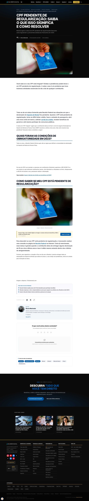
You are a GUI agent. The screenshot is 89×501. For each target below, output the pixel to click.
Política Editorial (61, 454)
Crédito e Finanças (37, 447)
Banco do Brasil (36, 466)
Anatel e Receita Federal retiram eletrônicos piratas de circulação (35, 292)
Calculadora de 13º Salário (51, 455)
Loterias (70, 2)
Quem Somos (9, 493)
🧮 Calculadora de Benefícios (49, 448)
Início (17, 9)
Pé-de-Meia (22, 461)
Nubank (34, 461)
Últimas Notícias (25, 9)
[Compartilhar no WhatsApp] (27, 300)
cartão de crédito (47, 119)
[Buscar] (81, 2)
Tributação (54, 9)
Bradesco (35, 468)
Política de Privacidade (62, 451)
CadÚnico (22, 454)
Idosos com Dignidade (75, 456)
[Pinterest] (13, 458)
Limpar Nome (35, 456)
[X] (16, 455)
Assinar (77, 2)
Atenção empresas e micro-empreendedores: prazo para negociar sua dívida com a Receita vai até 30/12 (44, 290)
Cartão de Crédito (36, 451)
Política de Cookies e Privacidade (29, 493)
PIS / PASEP (22, 463)
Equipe (14, 493)
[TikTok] (8, 458)
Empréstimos (35, 449)
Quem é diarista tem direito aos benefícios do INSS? (37, 175)
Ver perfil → (28, 316)
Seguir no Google (66, 234)
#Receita (37, 361)
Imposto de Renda (35, 9)
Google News (11, 462)
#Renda (43, 361)
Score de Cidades (74, 449)
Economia (77, 486)
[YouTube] (11, 455)
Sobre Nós (60, 447)
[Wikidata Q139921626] (23, 497)
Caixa (22, 489)
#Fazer (64, 361)
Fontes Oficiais (61, 459)
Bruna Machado (24, 37)
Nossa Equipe (61, 449)
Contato (60, 461)
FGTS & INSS (45, 2)
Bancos (57, 2)
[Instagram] (8, 455)
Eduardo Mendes (79, 497)
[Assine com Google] (44, 347)
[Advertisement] (44, 100)
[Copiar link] (34, 300)
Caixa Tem (22, 456)
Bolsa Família (22, 451)
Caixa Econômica (36, 463)
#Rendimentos (22, 363)
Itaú (33, 470)
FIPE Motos (48, 474)
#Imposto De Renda (29, 361)
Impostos (64, 2)
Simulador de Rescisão (50, 450)
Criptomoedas (10, 489)
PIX (33, 459)
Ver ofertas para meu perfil (35, 398)
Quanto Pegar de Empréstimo (49, 469)
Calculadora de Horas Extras (50, 458)
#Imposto (21, 361)
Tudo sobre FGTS (23, 449)
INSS (14, 486)
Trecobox (73, 454)
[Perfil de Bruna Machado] (17, 38)
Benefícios (38, 2)
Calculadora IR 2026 (50, 463)
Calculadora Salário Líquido (51, 453)
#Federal (49, 361)
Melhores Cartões (49, 477)
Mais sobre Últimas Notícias (53, 398)
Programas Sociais (24, 466)
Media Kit (60, 463)
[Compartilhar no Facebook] (30, 300)
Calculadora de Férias (50, 461)
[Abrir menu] (21, 2)
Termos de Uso (61, 456)
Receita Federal (46, 9)
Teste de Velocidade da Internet (65, 493)
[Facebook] (13, 455)
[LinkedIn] (11, 458)
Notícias (32, 2)
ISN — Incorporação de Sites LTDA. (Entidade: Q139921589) (23, 498)
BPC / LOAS (22, 459)
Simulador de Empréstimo (51, 466)
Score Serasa (35, 454)
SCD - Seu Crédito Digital (76, 447)
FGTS (18, 486)
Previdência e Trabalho (24, 468)
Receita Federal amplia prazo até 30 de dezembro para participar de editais (37, 288)
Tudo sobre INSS (23, 447)
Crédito (52, 2)
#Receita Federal (56, 361)
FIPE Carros (48, 472)
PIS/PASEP (65, 486)
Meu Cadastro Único (75, 451)
